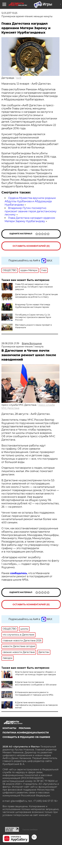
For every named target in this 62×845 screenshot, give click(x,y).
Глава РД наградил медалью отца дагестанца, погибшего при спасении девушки (34, 286)
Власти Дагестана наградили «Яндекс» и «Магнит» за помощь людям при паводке (35, 673)
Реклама (25, 728)
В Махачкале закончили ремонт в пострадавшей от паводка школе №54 (34, 693)
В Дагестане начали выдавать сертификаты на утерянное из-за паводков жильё (36, 705)
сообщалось (18, 573)
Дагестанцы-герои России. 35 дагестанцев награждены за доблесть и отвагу (36, 295)
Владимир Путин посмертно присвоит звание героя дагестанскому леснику (30, 211)
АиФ (18, 77)
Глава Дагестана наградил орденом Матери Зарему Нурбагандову (30, 219)
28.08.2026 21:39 (10, 343)
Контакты (9, 728)
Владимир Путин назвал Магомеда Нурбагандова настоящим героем (32, 305)
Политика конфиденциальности (26, 732)
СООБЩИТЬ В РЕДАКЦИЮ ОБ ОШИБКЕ (26, 737)
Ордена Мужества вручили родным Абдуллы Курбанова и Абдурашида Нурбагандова (30, 201)
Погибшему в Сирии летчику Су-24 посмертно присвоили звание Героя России (33, 317)
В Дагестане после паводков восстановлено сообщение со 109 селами (35, 683)
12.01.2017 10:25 (9, 13)
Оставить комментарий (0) (31, 246)
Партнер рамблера (30, 830)
